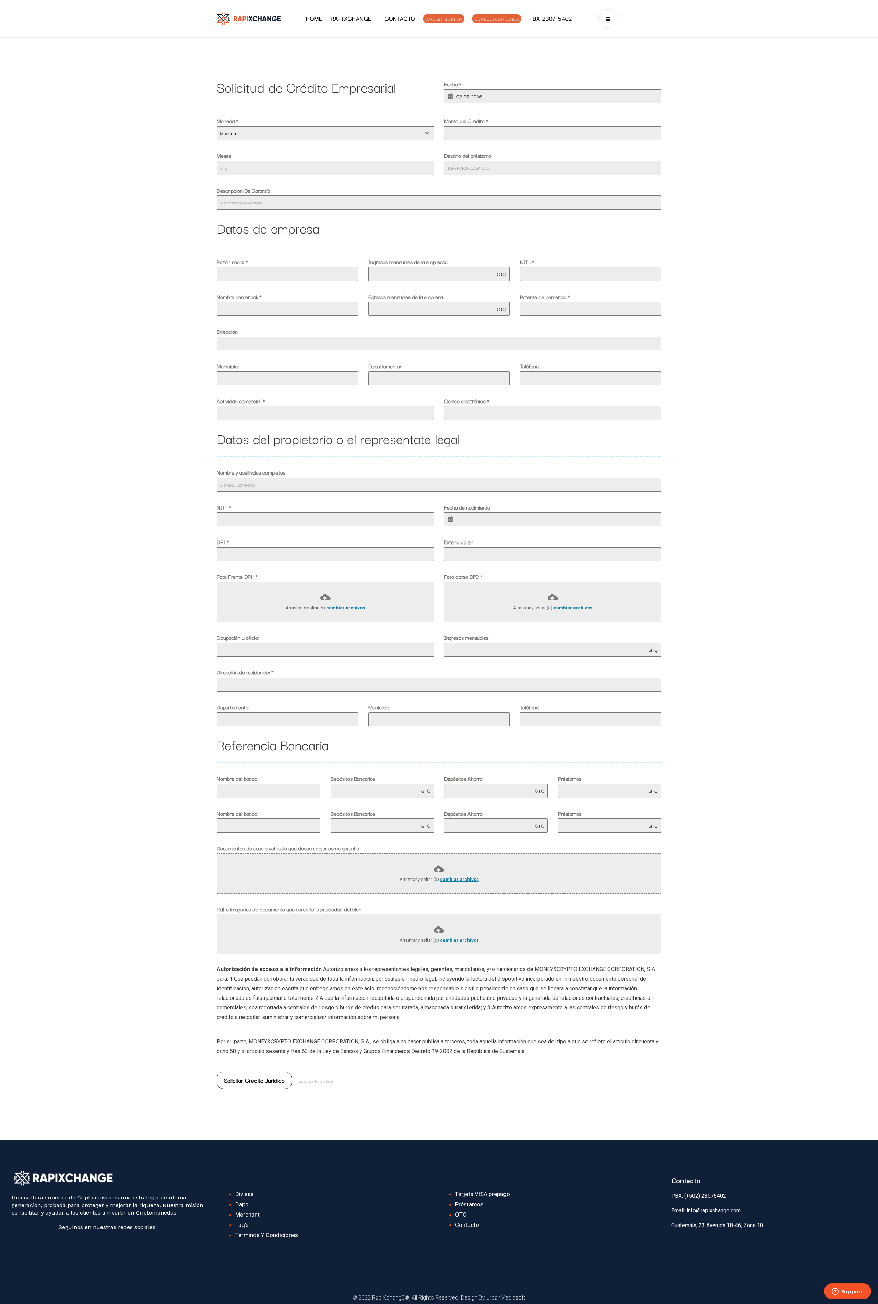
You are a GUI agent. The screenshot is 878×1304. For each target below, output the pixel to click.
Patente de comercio (545, 296)
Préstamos (569, 778)
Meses (224, 155)
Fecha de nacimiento (467, 507)
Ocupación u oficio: (238, 637)
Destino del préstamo (467, 155)
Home (314, 18)
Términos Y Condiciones (266, 1235)
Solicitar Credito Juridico (254, 1080)
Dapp (241, 1204)
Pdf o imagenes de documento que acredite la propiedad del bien (289, 909)
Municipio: (228, 366)
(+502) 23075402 (704, 1196)
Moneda (227, 121)
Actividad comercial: (241, 401)
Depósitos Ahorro (463, 778)
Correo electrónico (466, 401)
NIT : (527, 262)
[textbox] (318, 133)
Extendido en (458, 542)
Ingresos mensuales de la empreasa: (408, 262)
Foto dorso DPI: (463, 576)
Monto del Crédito (466, 121)
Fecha (452, 84)
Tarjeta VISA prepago (482, 1194)
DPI (223, 542)
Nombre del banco (237, 778)
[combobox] (325, 133)
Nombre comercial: (239, 296)
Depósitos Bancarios (353, 778)
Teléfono (529, 366)
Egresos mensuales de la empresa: (406, 296)
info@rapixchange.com (714, 1210)
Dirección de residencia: (245, 672)
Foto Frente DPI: (237, 576)
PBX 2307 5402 (550, 18)
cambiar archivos (345, 607)
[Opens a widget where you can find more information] (847, 1292)
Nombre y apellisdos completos (251, 472)
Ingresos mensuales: (466, 637)
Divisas (244, 1194)
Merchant (247, 1214)
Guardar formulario (316, 1080)
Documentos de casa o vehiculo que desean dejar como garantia (288, 848)
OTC (460, 1214)
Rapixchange (351, 18)
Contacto (400, 18)
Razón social (232, 262)
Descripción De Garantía (243, 190)
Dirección (227, 331)
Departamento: (384, 366)
